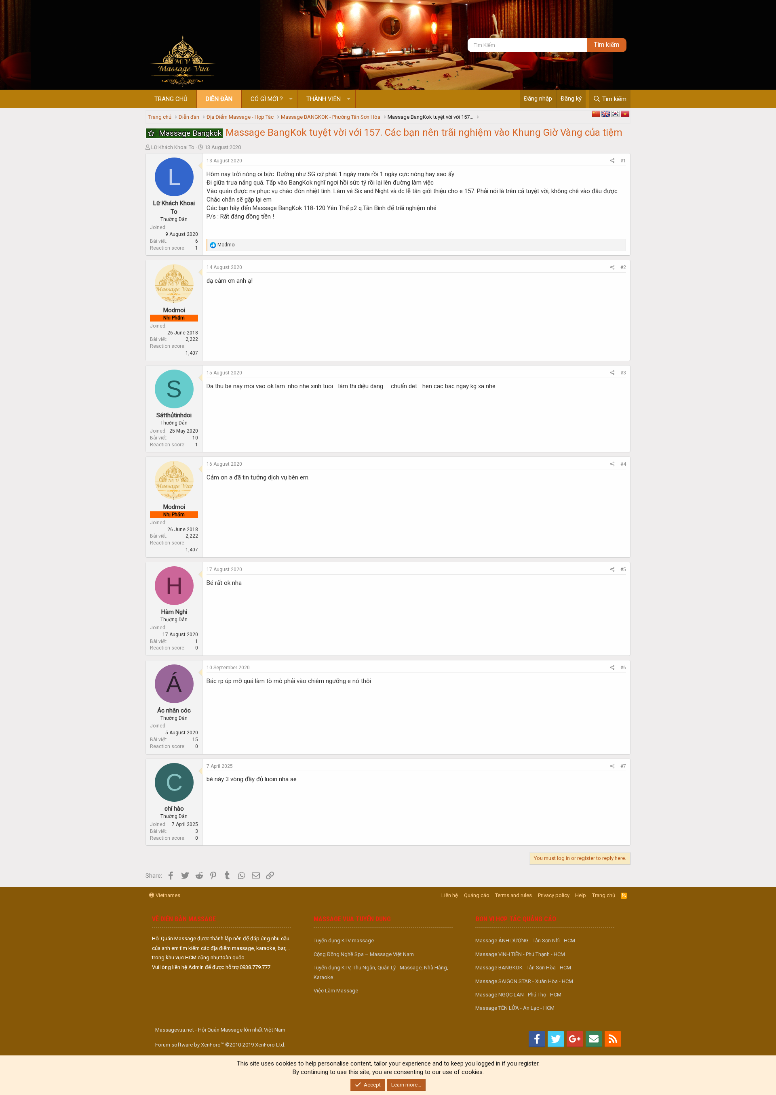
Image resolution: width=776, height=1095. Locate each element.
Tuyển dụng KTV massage (344, 940)
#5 (623, 569)
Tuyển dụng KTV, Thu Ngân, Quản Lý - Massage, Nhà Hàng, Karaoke (381, 972)
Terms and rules (513, 895)
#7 (623, 766)
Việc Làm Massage (336, 991)
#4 (623, 464)
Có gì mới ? (267, 99)
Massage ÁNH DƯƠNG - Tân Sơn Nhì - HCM (525, 940)
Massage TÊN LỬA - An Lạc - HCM (515, 1008)
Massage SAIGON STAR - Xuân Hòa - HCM (524, 981)
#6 (623, 667)
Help (580, 895)
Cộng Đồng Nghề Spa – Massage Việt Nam (364, 954)
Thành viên (323, 99)
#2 (623, 267)
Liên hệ (449, 895)
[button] (290, 99)
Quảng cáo (476, 895)
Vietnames (167, 895)
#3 (623, 373)
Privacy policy (553, 895)
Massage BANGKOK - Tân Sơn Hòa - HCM (523, 968)
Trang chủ (171, 99)
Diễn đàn (219, 99)
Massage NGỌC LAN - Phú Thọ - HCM (518, 995)
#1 (623, 161)
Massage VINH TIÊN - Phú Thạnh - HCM (520, 954)
